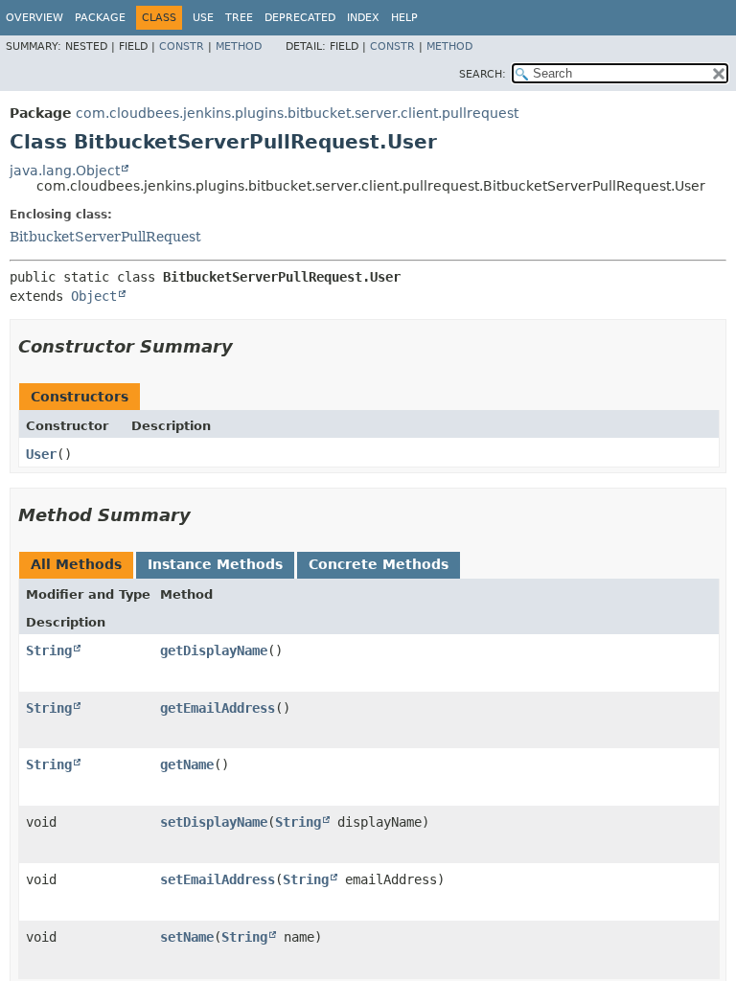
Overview (34, 17)
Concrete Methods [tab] (378, 564)
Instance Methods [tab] (215, 564)
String (49, 650)
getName (187, 764)
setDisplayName (213, 822)
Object (94, 296)
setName (187, 937)
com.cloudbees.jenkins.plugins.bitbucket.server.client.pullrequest (297, 113)
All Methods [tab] (76, 564)
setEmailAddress (217, 879)
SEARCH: (482, 74)
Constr (181, 46)
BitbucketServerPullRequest (105, 236)
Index (363, 17)
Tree (239, 17)
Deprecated (299, 17)
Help (404, 17)
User (41, 454)
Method (239, 46)
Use (203, 17)
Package (100, 17)
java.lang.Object (65, 170)
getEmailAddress (217, 708)
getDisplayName (213, 650)
